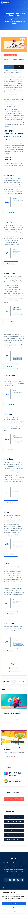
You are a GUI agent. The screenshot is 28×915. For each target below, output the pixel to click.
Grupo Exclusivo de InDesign (14, 799)
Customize (14, 907)
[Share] (9, 67)
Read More (6, 722)
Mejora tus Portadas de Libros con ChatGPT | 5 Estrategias (13, 713)
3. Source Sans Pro (11, 273)
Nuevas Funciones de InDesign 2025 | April (15, 780)
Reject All (14, 911)
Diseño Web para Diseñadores (13, 817)
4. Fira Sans (9, 331)
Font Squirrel (9, 159)
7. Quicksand (9, 459)
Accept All (14, 903)
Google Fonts (9, 157)
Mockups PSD (9, 830)
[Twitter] (19, 67)
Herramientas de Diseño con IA (13, 821)
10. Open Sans (9, 623)
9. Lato (6, 564)
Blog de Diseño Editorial (16, 19)
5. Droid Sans (9, 376)
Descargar (10, 212)
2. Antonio (8, 222)
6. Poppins (8, 414)
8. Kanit (7, 512)
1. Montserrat (9, 175)
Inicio (5, 19)
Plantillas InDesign (10, 55)
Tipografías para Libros (14, 671)
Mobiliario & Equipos (11, 826)
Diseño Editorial (14, 668)
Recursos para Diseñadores (12, 839)
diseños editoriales (14, 70)
